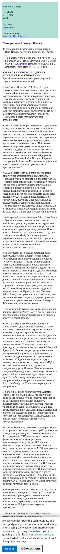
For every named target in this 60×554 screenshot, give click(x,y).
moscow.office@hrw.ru (14, 36)
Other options (31, 548)
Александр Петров (25, 63)
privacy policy (42, 534)
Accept (9, 548)
